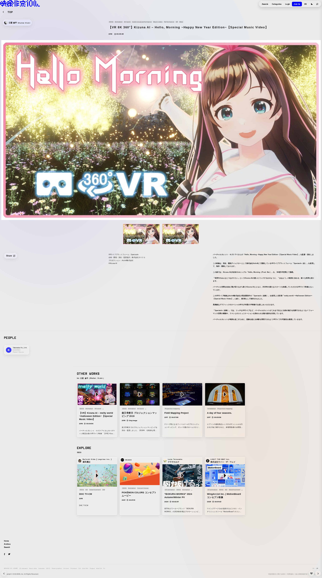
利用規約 (290, 574)
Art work (66, 568)
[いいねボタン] (311, 573)
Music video (33, 568)
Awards (265, 4)
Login (287, 4)
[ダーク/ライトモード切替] (312, 4)
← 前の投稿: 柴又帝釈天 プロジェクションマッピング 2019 (318, 573)
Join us (297, 4)
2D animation (23, 568)
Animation (41, 568)
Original (92, 568)
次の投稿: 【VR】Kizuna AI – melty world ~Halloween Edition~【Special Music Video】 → (4, 573)
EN (305, 4)
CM (79, 568)
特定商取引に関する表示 (276, 574)
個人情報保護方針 (301, 574)
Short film (85, 568)
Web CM (99, 568)
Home (6, 541)
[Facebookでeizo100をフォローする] (4, 555)
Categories (276, 4)
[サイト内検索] (317, 4)
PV (104, 568)
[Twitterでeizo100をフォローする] (9, 554)
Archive (7, 544)
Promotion (73, 568)
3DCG (48, 568)
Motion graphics (57, 568)
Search (7, 547)
